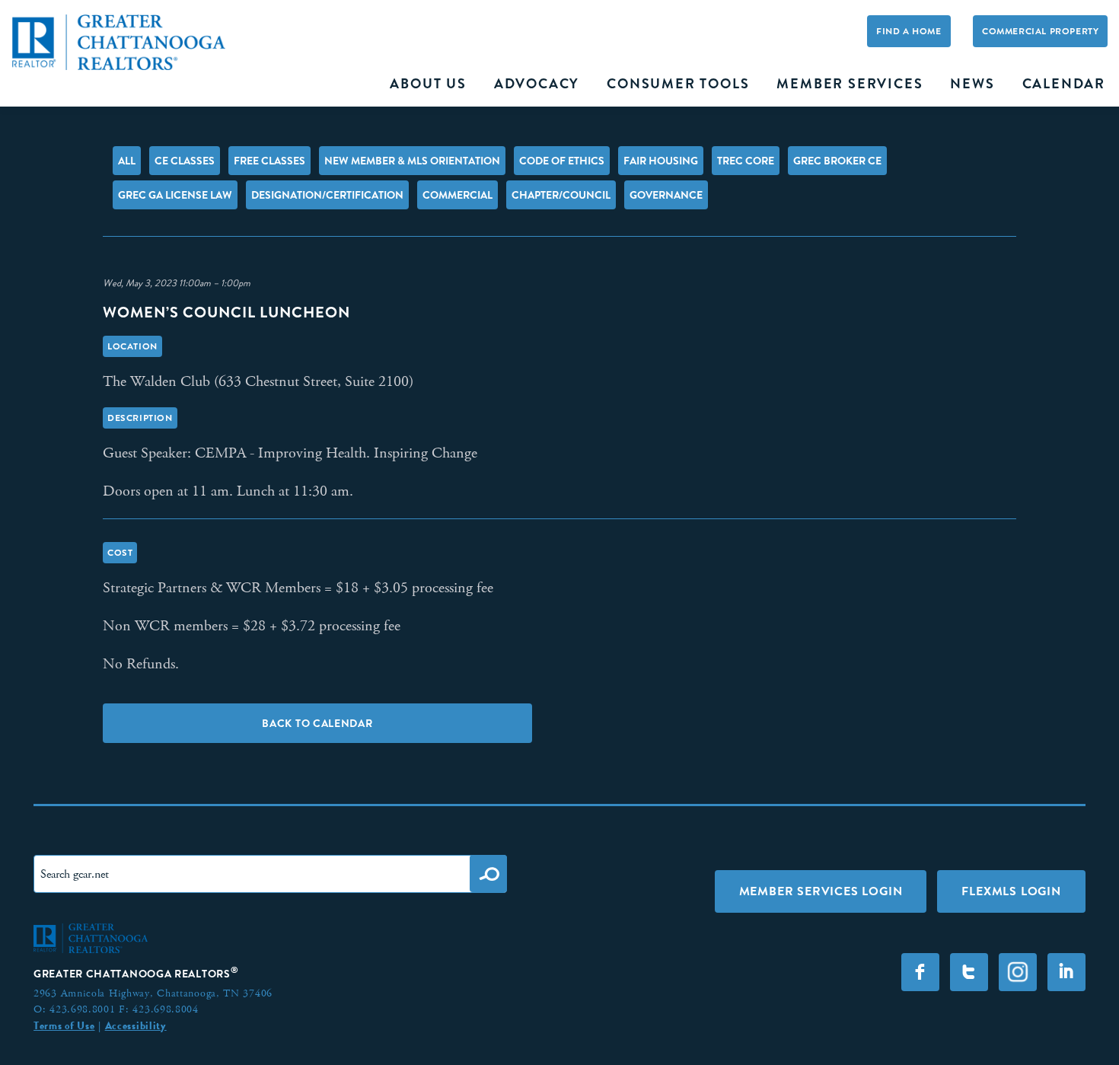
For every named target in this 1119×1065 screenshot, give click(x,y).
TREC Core (745, 160)
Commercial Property (1040, 31)
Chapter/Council (561, 195)
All (126, 160)
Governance (666, 195)
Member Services (849, 84)
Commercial (457, 195)
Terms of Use (63, 1025)
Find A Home (909, 31)
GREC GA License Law (175, 195)
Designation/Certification (327, 195)
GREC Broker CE (837, 160)
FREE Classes (269, 160)
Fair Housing (660, 160)
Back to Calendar (317, 723)
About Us (428, 84)
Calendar (1063, 84)
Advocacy (536, 84)
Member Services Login (821, 891)
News (972, 84)
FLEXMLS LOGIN (1010, 891)
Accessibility (136, 1025)
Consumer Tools (678, 84)
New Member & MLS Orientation (412, 160)
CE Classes (185, 160)
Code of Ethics (561, 160)
